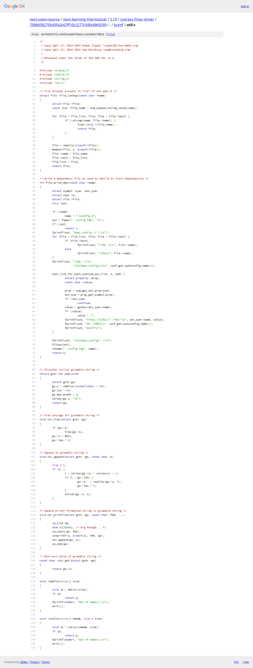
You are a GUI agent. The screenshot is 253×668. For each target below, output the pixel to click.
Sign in (245, 6)
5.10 (113, 19)
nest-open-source (45, 19)
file (111, 34)
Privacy (34, 662)
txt (236, 662)
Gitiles (24, 662)
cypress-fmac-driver (137, 19)
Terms (46, 662)
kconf (118, 24)
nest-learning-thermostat (85, 19)
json (246, 662)
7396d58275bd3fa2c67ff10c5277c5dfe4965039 (68, 24)
